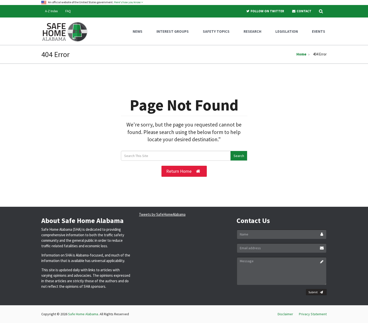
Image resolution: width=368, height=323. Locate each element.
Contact (303, 11)
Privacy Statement (313, 314)
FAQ (68, 11)
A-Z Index (51, 11)
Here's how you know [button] (127, 2)
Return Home (179, 171)
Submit (313, 292)
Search (239, 156)
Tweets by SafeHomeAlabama (162, 214)
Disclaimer (285, 314)
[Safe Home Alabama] (66, 31)
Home (301, 54)
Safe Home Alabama (83, 314)
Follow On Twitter (267, 11)
